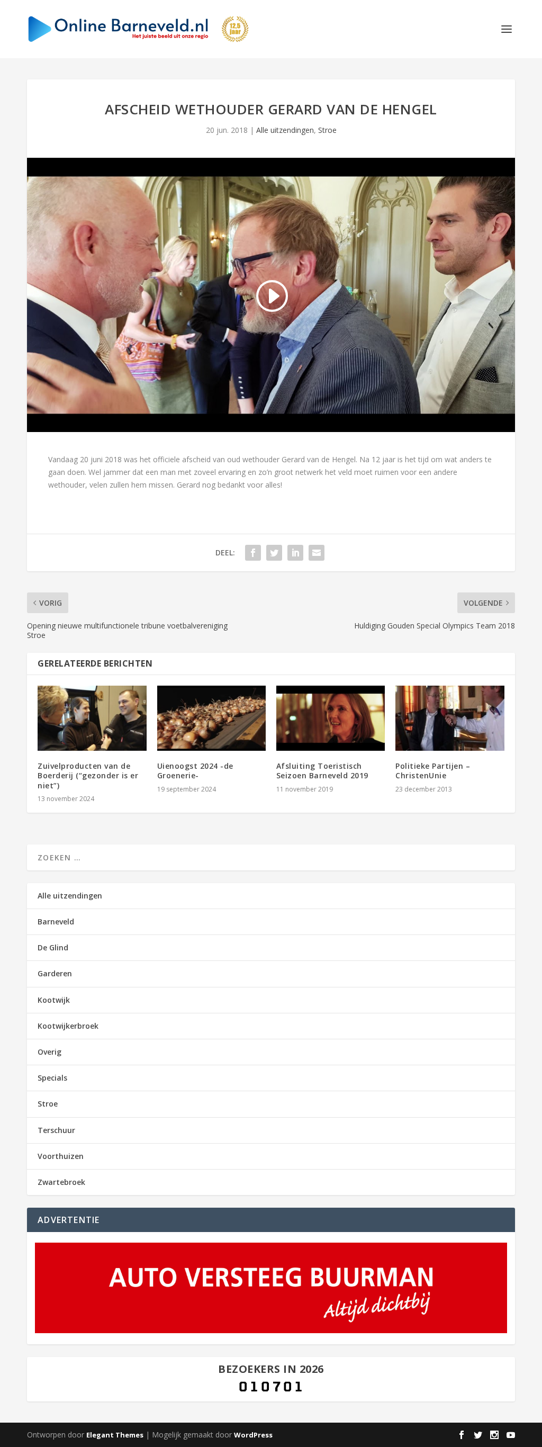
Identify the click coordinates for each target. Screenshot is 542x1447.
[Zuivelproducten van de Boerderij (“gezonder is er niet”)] (92, 718)
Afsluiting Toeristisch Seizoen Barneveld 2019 (322, 770)
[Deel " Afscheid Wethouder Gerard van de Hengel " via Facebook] (253, 552)
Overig (49, 1052)
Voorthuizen (61, 1156)
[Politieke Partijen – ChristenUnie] (449, 718)
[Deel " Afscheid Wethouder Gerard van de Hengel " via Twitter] (274, 552)
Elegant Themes (114, 1435)
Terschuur (56, 1130)
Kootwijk (54, 1000)
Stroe (327, 130)
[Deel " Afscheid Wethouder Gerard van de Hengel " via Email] (316, 552)
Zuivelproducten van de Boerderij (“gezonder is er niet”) (88, 775)
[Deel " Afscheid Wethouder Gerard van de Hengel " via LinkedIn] (295, 552)
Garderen (55, 973)
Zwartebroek (61, 1182)
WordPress (253, 1435)
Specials (52, 1078)
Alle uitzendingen (285, 130)
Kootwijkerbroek (68, 1026)
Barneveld (56, 921)
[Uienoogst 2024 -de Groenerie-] (211, 718)
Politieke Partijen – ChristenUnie (432, 770)
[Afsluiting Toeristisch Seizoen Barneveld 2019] (330, 718)
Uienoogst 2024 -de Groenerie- (195, 770)
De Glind (53, 947)
